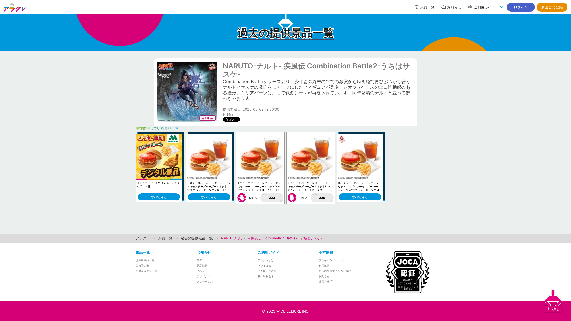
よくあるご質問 (267, 271)
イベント (202, 271)
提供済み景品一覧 (146, 271)
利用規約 (324, 265)
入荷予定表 (142, 265)
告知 (199, 260)
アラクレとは (266, 260)
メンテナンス (205, 281)
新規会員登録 (552, 7)
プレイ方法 (264, 265)
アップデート (205, 276)
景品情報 (202, 265)
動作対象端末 (266, 276)
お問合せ (324, 276)
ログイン (520, 7)
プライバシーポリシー (332, 260)
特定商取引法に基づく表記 (335, 271)
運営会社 (324, 281)
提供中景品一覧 (145, 260)
